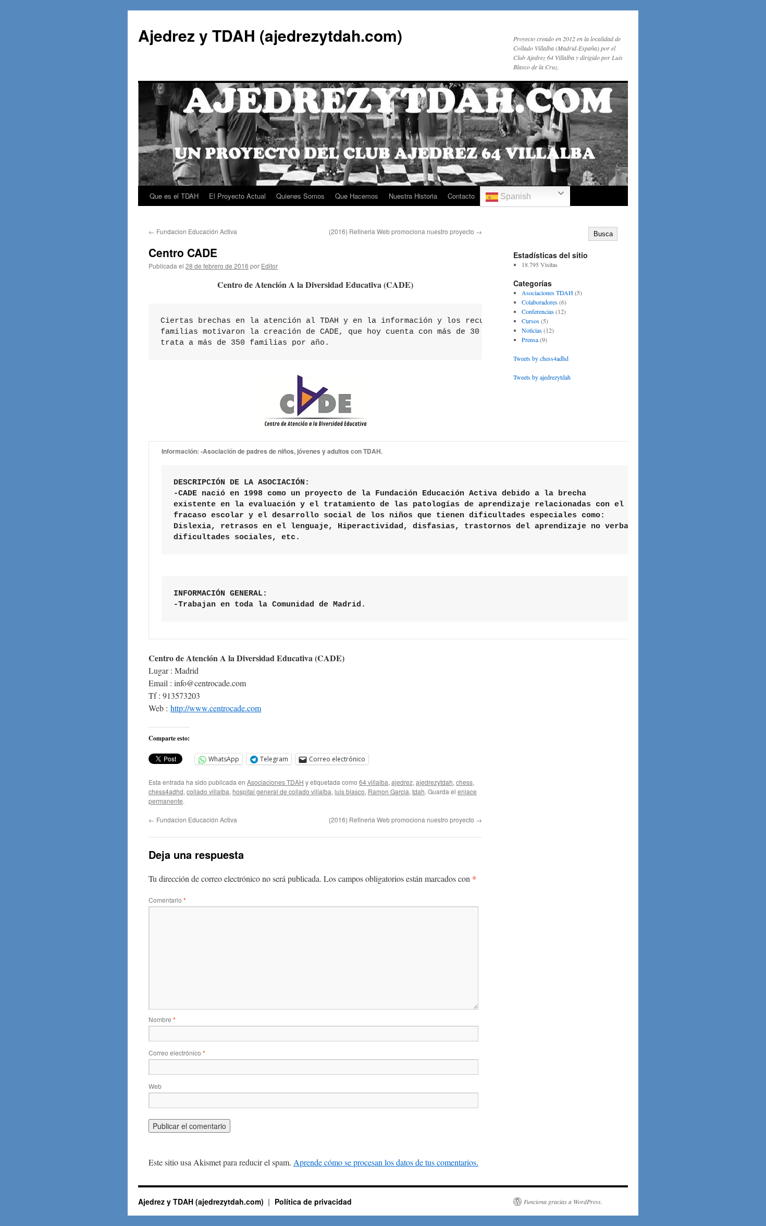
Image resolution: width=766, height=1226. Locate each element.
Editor (269, 265)
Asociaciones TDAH (275, 782)
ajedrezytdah (434, 782)
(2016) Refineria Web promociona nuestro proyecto (405, 231)
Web (155, 1086)
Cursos (530, 321)
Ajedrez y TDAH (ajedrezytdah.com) (270, 35)
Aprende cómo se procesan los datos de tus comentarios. (385, 1162)
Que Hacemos (356, 196)
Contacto (461, 196)
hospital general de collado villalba (281, 791)
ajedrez (402, 782)
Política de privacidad (313, 1201)
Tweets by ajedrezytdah (542, 377)
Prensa (530, 339)
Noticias (532, 330)
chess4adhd (166, 791)
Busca (603, 234)
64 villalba (373, 782)
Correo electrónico (177, 1052)
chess (464, 782)
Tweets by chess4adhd (541, 358)
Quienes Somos (300, 196)
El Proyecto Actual (237, 196)
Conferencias (538, 311)
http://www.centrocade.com (215, 707)
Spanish (514, 196)
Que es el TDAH (174, 196)
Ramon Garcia (388, 791)
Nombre (162, 1019)
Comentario (167, 899)
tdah (418, 791)
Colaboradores (540, 302)
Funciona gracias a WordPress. (563, 1201)
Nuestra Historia (413, 196)
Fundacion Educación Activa (193, 231)
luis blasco (350, 791)
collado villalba (208, 791)
